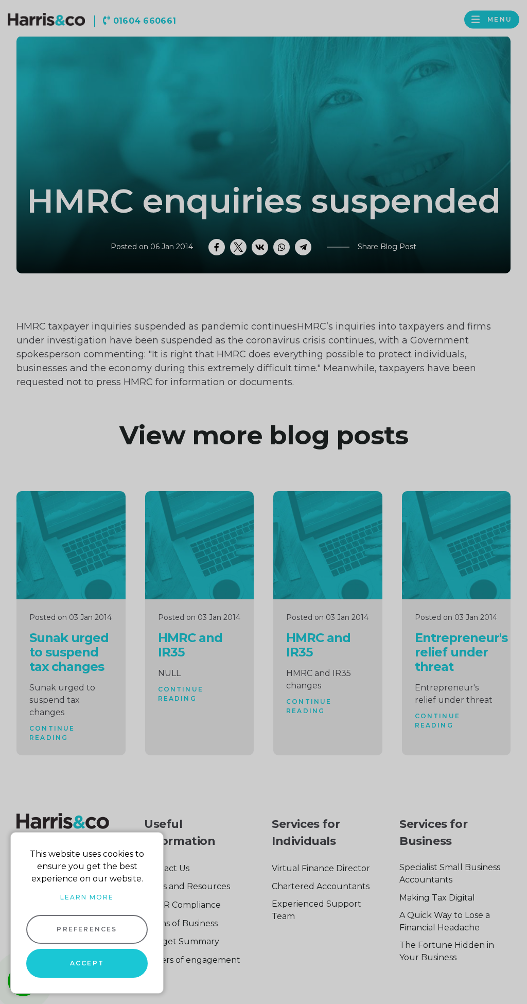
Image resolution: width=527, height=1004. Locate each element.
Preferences (87, 929)
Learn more (87, 897)
